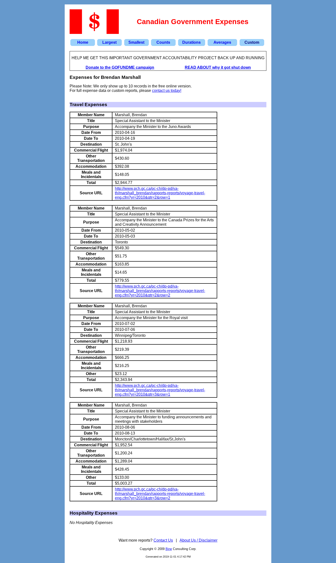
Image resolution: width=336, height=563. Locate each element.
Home (82, 42)
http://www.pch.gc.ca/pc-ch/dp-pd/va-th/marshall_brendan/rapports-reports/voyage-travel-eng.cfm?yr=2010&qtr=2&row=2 (160, 290)
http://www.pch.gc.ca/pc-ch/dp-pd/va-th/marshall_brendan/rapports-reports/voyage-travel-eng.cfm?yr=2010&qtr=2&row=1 (160, 192)
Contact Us (163, 540)
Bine (169, 549)
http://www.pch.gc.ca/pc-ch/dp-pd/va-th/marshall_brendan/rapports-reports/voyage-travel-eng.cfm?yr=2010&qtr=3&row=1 (160, 389)
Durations (191, 42)
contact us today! (166, 90)
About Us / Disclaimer (198, 540)
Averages (222, 42)
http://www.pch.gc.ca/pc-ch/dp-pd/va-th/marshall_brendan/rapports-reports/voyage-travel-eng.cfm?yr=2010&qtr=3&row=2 (160, 493)
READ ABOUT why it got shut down (218, 67)
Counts (163, 42)
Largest (109, 42)
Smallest (136, 42)
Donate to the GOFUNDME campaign (120, 67)
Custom (251, 42)
